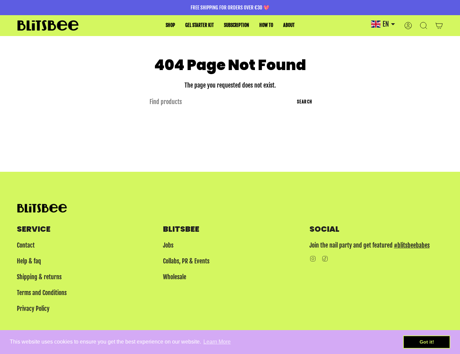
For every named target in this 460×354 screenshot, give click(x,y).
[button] (170, 25)
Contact (26, 245)
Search (305, 101)
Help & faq (29, 261)
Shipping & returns (39, 277)
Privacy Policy (33, 308)
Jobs (168, 245)
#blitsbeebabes (412, 245)
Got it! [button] (427, 342)
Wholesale (174, 277)
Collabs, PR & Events (186, 261)
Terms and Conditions (42, 293)
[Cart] (439, 25)
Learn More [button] (217, 342)
